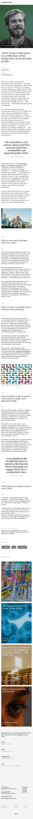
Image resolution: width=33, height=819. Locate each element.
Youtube (24, 790)
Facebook (22, 547)
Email (3, 749)
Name (3, 742)
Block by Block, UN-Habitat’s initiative (14, 164)
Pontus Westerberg (6, 75)
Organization (5, 756)
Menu (16, 814)
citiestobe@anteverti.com (8, 798)
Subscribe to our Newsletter (11, 766)
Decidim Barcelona (22, 351)
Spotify (24, 792)
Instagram (25, 787)
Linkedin (5, 547)
